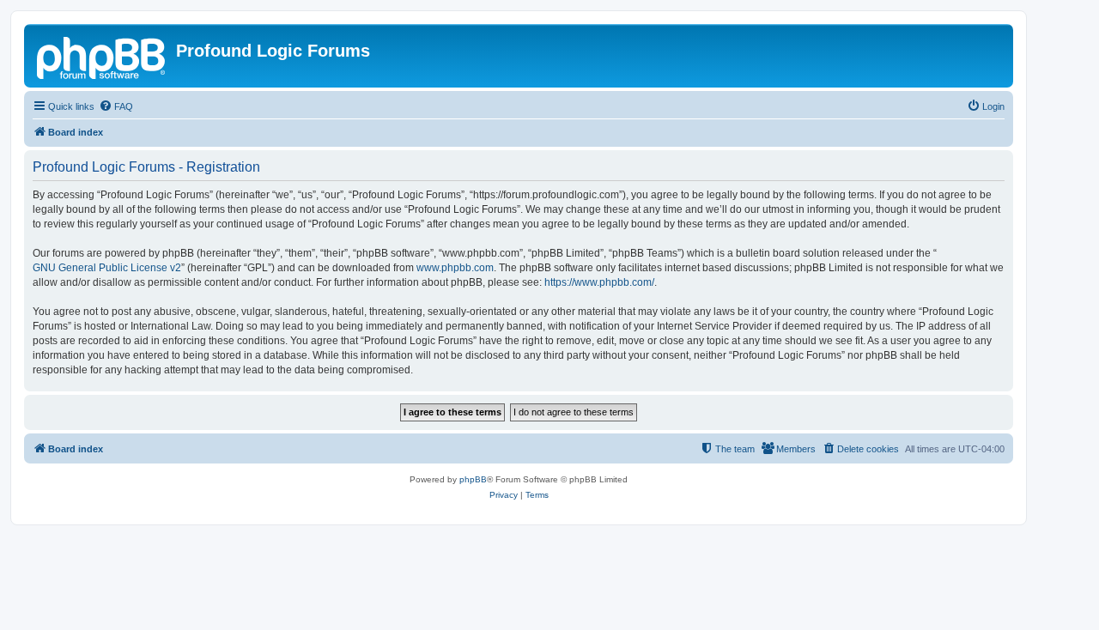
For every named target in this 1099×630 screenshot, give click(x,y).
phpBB (473, 479)
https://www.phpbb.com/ (599, 282)
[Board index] (102, 55)
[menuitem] (116, 106)
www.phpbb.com (455, 268)
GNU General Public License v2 (107, 268)
